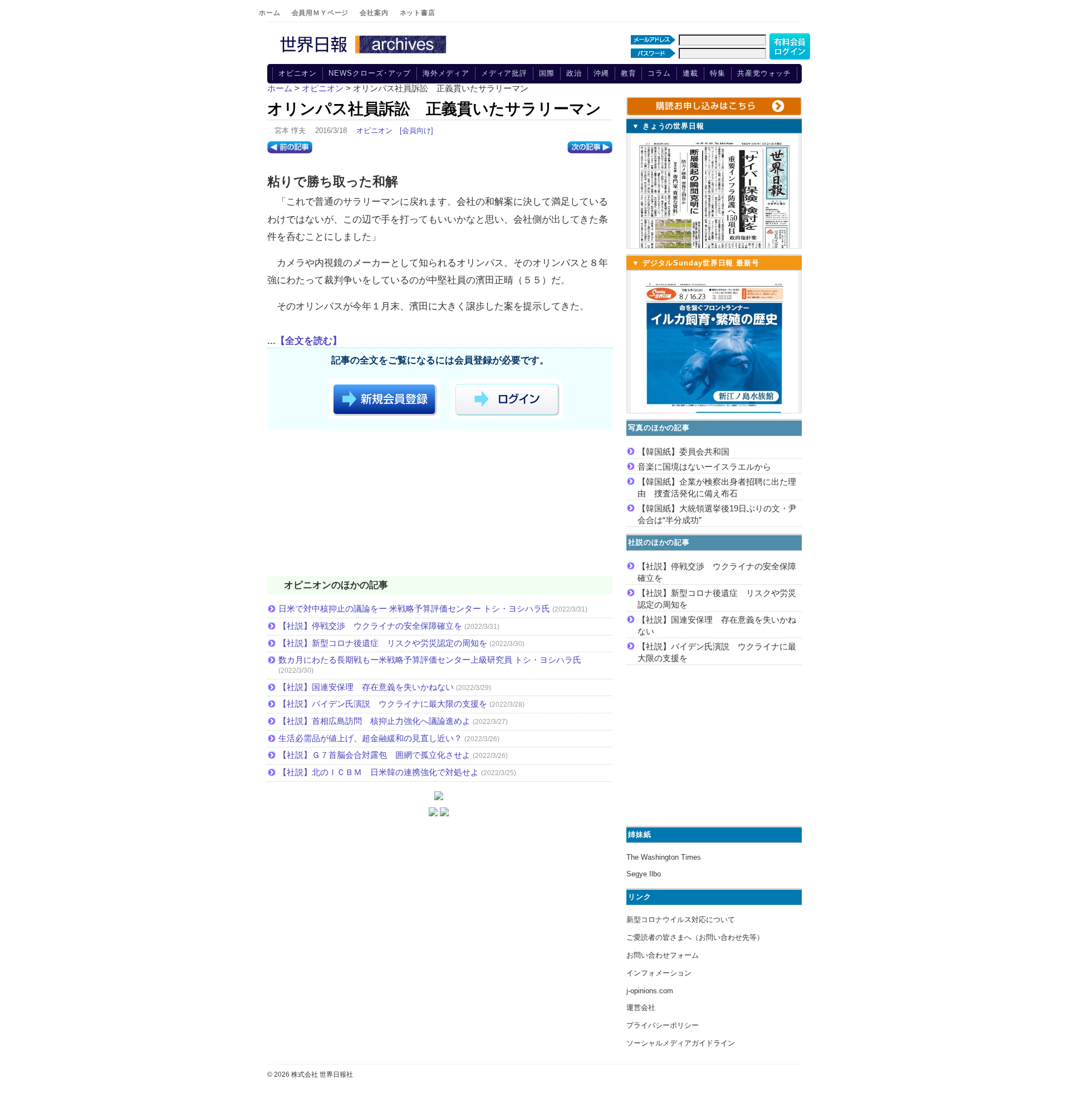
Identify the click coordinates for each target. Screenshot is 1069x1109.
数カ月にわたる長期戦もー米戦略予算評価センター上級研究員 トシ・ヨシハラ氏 (429, 659)
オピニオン (297, 73)
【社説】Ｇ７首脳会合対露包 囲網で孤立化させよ (374, 755)
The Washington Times (663, 857)
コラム (659, 73)
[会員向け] (416, 130)
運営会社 (640, 1007)
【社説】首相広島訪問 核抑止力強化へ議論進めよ (374, 721)
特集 (717, 73)
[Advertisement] (439, 505)
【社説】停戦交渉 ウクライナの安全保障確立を (370, 625)
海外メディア (446, 73)
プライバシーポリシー (662, 1025)
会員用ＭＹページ (320, 13)
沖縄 (601, 73)
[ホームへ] (364, 54)
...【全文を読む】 (304, 341)
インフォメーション (659, 973)
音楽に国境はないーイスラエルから (704, 466)
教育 (628, 73)
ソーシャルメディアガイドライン (680, 1043)
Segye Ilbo (643, 874)
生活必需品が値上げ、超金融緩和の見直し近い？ (370, 738)
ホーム (270, 13)
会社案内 (374, 13)
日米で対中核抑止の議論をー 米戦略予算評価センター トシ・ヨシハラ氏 (414, 608)
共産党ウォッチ (764, 73)
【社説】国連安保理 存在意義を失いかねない (366, 687)
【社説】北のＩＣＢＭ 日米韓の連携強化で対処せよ (378, 772)
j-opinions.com (649, 991)
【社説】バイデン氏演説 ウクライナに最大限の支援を (382, 703)
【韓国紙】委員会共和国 (683, 451)
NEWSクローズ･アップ (369, 73)
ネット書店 (417, 13)
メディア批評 (504, 73)
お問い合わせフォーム (662, 955)
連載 (690, 73)
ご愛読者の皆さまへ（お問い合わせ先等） (695, 937)
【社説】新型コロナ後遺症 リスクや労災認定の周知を (382, 643)
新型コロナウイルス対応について (680, 919)
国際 (547, 73)
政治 (574, 73)
